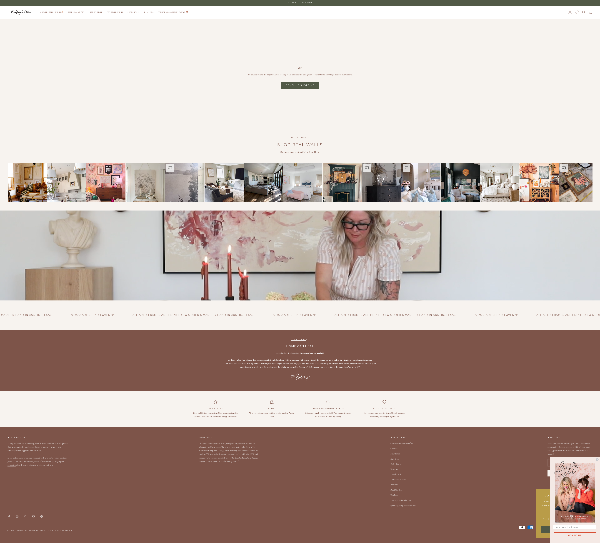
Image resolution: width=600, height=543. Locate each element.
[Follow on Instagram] (17, 516)
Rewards (394, 484)
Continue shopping (300, 85)
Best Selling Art (76, 12)
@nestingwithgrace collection (403, 505)
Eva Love (394, 495)
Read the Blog (396, 489)
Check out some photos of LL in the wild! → (300, 152)
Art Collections (115, 12)
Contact (393, 448)
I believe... (148, 12)
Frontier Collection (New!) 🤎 (173, 12)
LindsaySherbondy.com (400, 500)
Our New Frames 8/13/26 (401, 443)
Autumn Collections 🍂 (51, 12)
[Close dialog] (597, 459)
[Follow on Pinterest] (25, 516)
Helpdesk (394, 459)
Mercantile (133, 12)
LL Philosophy (298, 340)
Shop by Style (95, 12)
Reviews (394, 469)
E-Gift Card (395, 474)
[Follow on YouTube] (33, 516)
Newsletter (395, 453)
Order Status (396, 464)
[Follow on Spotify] (41, 516)
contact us (12, 465)
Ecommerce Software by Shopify (55, 530)
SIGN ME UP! (575, 535)
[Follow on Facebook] (9, 516)
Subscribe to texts (398, 479)
